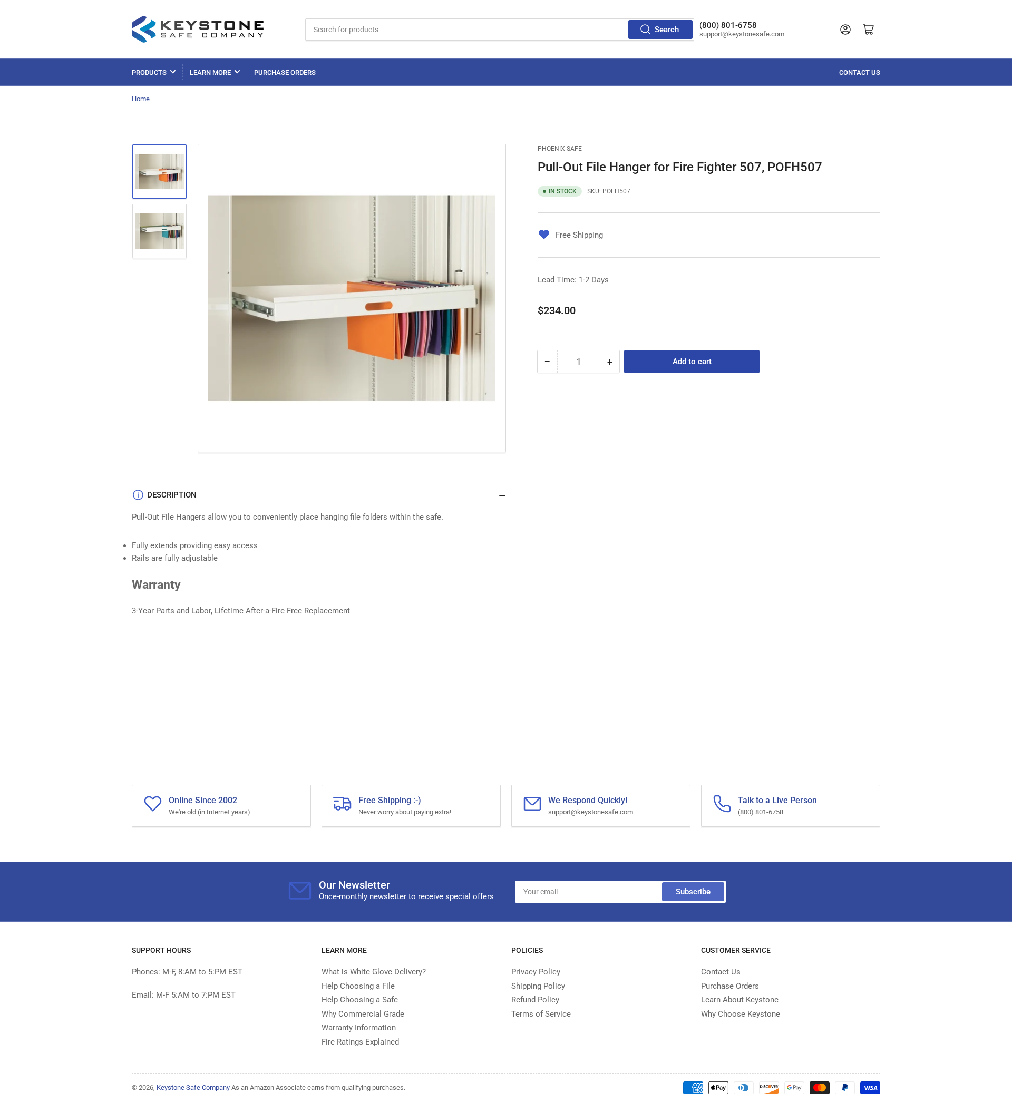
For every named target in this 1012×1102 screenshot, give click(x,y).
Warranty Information (359, 1027)
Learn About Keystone (740, 1000)
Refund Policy (535, 1000)
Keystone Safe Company (193, 1087)
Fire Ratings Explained (360, 1042)
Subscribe (693, 891)
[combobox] (499, 29)
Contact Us (859, 72)
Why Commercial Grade (363, 1014)
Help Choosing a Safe (360, 1000)
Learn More (210, 72)
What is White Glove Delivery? (374, 972)
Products (149, 72)
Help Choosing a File (358, 986)
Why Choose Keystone (740, 1014)
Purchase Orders (285, 72)
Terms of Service (541, 1014)
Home (141, 99)
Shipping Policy (538, 986)
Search (667, 29)
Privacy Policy (535, 972)
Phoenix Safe (560, 148)
